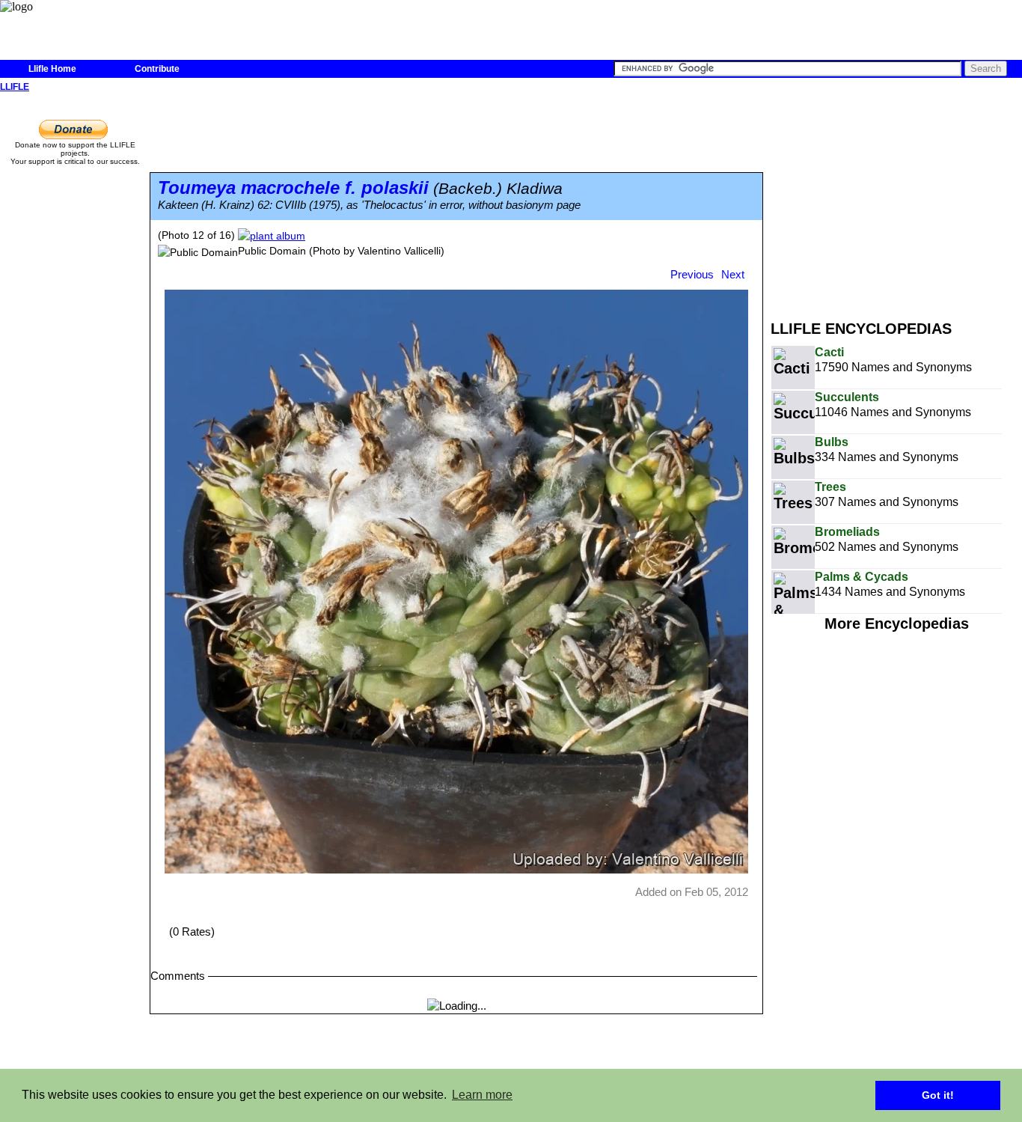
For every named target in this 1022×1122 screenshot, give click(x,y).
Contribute (157, 69)
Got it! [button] (938, 1095)
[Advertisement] (896, 200)
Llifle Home (52, 69)
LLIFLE (14, 87)
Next (732, 274)
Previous (692, 274)
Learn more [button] (482, 1094)
